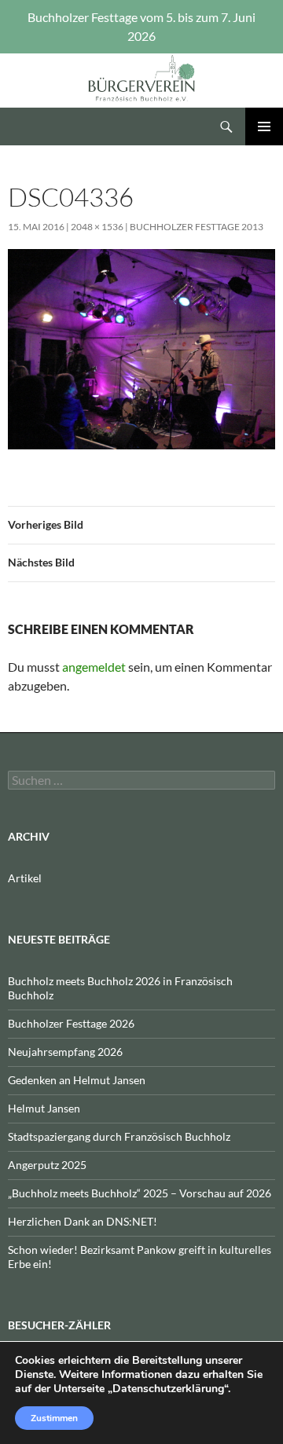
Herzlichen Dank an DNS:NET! (82, 1221)
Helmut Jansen (44, 1108)
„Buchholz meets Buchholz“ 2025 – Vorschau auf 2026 (139, 1193)
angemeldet (94, 666)
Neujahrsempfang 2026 (65, 1051)
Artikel (25, 878)
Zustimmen (54, 1418)
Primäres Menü (264, 126)
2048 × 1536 (97, 227)
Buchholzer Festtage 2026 (71, 1023)
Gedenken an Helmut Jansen (76, 1080)
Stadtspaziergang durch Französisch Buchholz (119, 1136)
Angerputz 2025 (47, 1164)
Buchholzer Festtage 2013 (196, 227)
